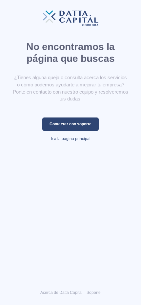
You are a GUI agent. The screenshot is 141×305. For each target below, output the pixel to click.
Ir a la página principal (71, 138)
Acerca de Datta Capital (61, 292)
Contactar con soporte (70, 124)
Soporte (94, 292)
